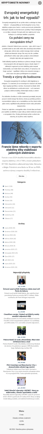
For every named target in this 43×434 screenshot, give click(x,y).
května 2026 (10, 239)
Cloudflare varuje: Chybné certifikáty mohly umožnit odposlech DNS (21, 315)
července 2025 (11, 267)
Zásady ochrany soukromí (21, 418)
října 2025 (9, 256)
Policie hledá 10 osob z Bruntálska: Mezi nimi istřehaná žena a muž (22, 341)
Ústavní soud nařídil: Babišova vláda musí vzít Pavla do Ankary (21, 290)
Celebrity (9, 215)
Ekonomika (10, 211)
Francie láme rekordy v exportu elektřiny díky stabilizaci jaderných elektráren (21, 150)
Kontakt (21, 424)
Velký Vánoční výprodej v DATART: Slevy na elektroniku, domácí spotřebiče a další (21, 391)
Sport (8, 186)
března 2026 (10, 246)
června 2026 (10, 235)
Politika (9, 190)
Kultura (9, 193)
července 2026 (11, 231)
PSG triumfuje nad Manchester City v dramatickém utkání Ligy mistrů (21, 366)
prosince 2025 (11, 249)
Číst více (21, 176)
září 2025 (9, 260)
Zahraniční (10, 204)
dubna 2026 (10, 242)
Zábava (9, 218)
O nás (22, 415)
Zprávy (8, 197)
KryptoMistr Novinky (16, 2)
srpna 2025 (10, 264)
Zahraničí (9, 208)
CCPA (22, 421)
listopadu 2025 (11, 253)
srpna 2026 (10, 228)
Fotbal (8, 200)
